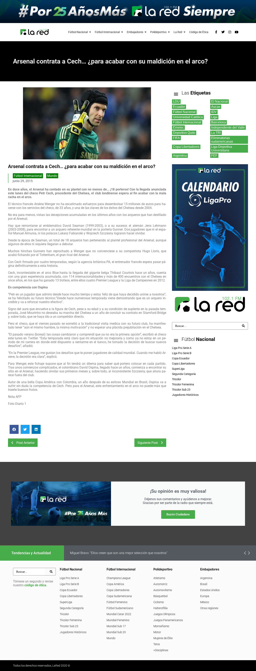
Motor (157, 632)
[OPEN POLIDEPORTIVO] (169, 32)
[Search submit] (243, 325)
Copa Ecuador (68, 590)
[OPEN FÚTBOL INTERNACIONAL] (122, 32)
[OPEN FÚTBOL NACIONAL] (90, 32)
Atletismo (159, 578)
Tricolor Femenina (71, 620)
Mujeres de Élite (163, 638)
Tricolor (64, 614)
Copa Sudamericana (119, 596)
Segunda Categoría (72, 608)
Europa (204, 596)
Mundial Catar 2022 (119, 614)
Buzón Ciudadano (178, 514)
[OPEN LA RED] (184, 32)
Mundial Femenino (118, 620)
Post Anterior (25, 443)
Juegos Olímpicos (164, 614)
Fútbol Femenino (117, 602)
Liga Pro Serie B (69, 584)
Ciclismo (158, 602)
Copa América (115, 584)
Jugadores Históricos (73, 632)
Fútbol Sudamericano (120, 608)
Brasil (203, 584)
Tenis (156, 644)
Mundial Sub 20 (116, 632)
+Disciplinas (160, 650)
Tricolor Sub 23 (69, 626)
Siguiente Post (147, 443)
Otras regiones (209, 608)
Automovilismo (162, 590)
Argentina (206, 578)
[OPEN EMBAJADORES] (145, 32)
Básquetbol (160, 596)
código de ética (35, 585)
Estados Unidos (210, 590)
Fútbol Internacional (28, 176)
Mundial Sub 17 (116, 626)
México (204, 602)
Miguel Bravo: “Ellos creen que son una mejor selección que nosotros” (118, 553)
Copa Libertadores (71, 596)
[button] (14, 429)
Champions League (118, 578)
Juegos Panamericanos (168, 620)
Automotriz (160, 584)
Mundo (52, 176)
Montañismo (161, 626)
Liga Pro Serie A (69, 578)
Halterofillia (160, 608)
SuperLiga (66, 602)
